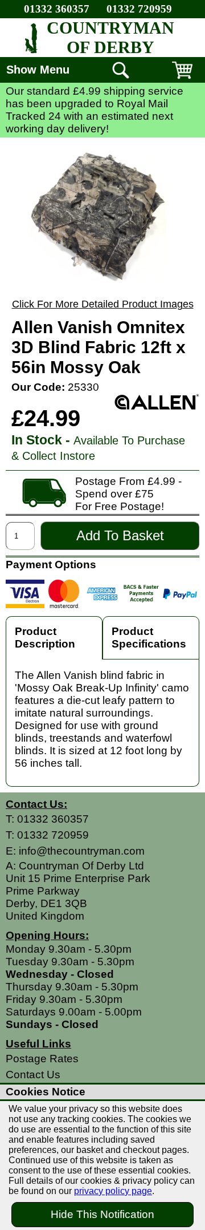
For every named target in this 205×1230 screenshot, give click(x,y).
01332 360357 (56, 9)
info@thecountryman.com (82, 851)
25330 (83, 387)
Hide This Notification (102, 1214)
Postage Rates (42, 1059)
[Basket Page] (182, 78)
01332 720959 (139, 9)
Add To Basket (120, 535)
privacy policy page (113, 1191)
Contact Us (33, 1075)
